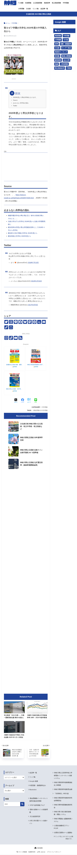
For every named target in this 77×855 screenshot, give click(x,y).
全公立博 (66, 60)
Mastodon (33, 789)
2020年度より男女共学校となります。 (25, 97)
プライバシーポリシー (54, 852)
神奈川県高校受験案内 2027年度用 (35, 364)
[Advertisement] (26, 166)
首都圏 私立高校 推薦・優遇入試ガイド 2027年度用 (14, 364)
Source (15, 100)
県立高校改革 (59, 68)
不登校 (68, 68)
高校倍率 (47, 3)
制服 (56, 64)
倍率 (56, 44)
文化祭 (28, 8)
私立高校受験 (56, 3)
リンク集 (36, 8)
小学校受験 (64, 64)
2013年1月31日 (36, 281)
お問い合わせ (41, 852)
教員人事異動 (66, 56)
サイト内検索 (22, 852)
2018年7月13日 (33, 262)
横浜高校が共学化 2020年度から (19, 236)
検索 (21, 3)
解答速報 (58, 60)
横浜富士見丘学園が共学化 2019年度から (22, 233)
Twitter (15, 105)
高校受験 (37, 410)
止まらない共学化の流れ (21, 103)
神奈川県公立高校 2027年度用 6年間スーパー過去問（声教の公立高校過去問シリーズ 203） (14, 389)
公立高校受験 (37, 3)
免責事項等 (31, 852)
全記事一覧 (44, 8)
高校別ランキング (61, 52)
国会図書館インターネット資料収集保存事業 (38, 800)
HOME (40, 848)
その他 (65, 40)
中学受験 (66, 3)
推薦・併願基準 (65, 44)
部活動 (57, 56)
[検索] (22, 804)
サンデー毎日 (66, 48)
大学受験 (21, 8)
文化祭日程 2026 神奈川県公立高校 (38, 14)
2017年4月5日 (33, 305)
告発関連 (28, 3)
